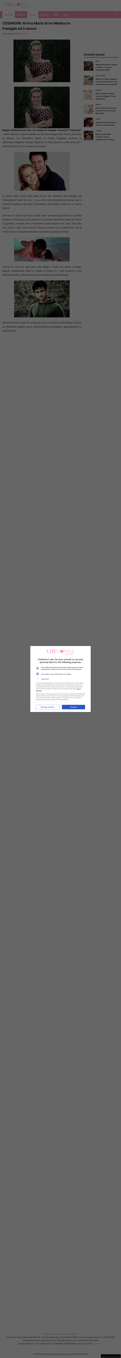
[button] (60, 679)
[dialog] (60, 679)
